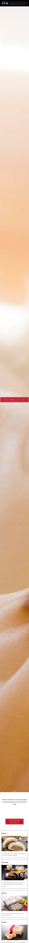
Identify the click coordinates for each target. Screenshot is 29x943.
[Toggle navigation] (27, 3)
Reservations (13, 3)
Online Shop (20, 3)
